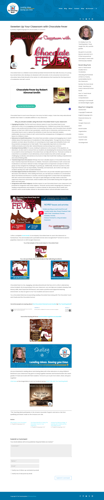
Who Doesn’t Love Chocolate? (18, 422)
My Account (89, 8)
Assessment (82, 110)
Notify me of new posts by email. (22, 474)
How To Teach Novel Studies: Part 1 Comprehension (84, 96)
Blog (65, 8)
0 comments (41, 29)
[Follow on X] (83, 19)
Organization (82, 131)
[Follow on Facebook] (80, 19)
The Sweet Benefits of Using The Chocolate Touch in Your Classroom (39, 424)
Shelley (14, 29)
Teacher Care (82, 140)
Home (60, 8)
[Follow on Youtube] (86, 19)
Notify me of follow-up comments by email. (25, 470)
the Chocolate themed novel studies (44, 304)
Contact (76, 8)
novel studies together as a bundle (49, 316)
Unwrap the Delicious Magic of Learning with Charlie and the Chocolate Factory (59, 424)
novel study (25, 235)
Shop (82, 8)
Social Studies (82, 137)
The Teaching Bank (64, 304)
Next (70, 310)
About (70, 8)
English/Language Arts (23, 29)
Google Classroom (84, 123)
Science (80, 134)
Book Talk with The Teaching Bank (56, 381)
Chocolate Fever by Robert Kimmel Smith (31, 91)
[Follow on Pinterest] (89, 19)
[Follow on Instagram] (92, 19)
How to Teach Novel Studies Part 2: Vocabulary (84, 70)
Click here (13, 381)
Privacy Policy (32, 496)
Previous (12, 310)
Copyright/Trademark (85, 112)
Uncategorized (83, 142)
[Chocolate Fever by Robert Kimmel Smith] (61, 102)
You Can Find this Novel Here (26, 106)
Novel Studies (33, 29)
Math (80, 126)
